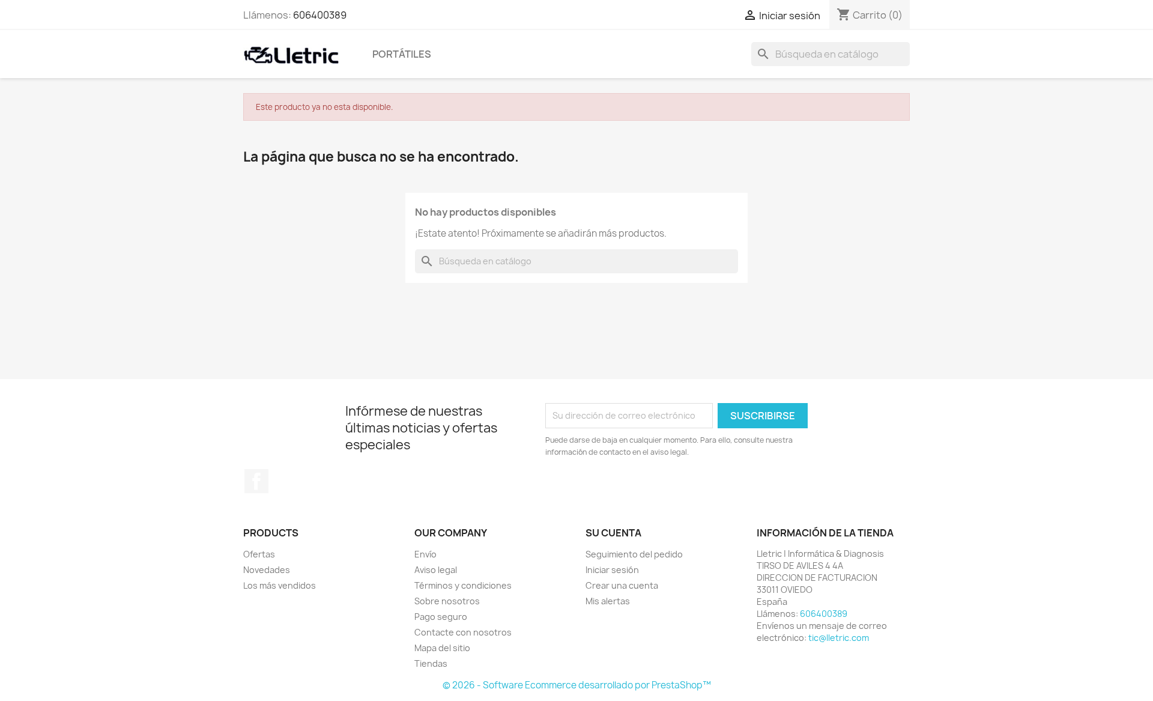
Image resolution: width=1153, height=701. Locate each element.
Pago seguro (440, 616)
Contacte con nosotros (463, 632)
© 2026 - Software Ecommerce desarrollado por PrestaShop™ (577, 685)
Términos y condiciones (463, 585)
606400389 (320, 15)
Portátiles (401, 54)
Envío (425, 554)
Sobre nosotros (447, 601)
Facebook (256, 481)
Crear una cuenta (622, 585)
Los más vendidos (279, 585)
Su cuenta (613, 532)
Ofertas (259, 554)
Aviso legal (435, 569)
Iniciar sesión (612, 569)
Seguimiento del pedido (634, 554)
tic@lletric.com (838, 637)
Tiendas (430, 663)
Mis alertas (608, 601)
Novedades (266, 569)
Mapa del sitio (442, 648)
